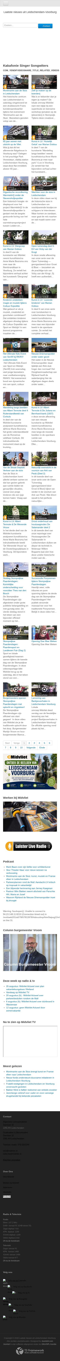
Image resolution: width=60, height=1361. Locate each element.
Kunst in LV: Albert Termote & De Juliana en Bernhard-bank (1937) (44, 410)
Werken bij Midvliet (11, 1183)
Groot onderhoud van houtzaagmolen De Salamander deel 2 (42, 524)
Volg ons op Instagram (18, 1299)
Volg (16, 1305)
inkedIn (17, 1280)
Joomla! (6, 1344)
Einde (42, 747)
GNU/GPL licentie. (49, 1344)
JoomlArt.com (47, 1341)
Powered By (30, 1351)
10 (21, 747)
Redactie (7, 1197)
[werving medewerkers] (30, 816)
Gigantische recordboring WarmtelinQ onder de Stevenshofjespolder (15, 195)
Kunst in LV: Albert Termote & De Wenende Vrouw (14, 524)
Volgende (31, 747)
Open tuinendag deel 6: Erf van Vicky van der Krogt (43, 249)
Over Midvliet (8, 1177)
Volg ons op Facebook (22, 1286)
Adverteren (7, 1187)
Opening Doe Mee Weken (44, 641)
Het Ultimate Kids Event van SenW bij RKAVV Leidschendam (14, 356)
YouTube (28, 1305)
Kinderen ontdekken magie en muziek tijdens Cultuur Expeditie (15, 303)
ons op (21, 1305)
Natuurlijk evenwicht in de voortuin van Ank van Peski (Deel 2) (44, 470)
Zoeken (46, 26)
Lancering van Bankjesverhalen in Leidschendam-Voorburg (44, 701)
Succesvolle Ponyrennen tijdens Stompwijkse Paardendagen (44, 581)
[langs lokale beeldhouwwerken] (30, 771)
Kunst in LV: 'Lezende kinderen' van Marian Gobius (42, 303)
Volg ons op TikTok (26, 1311)
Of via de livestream (11, 1241)
